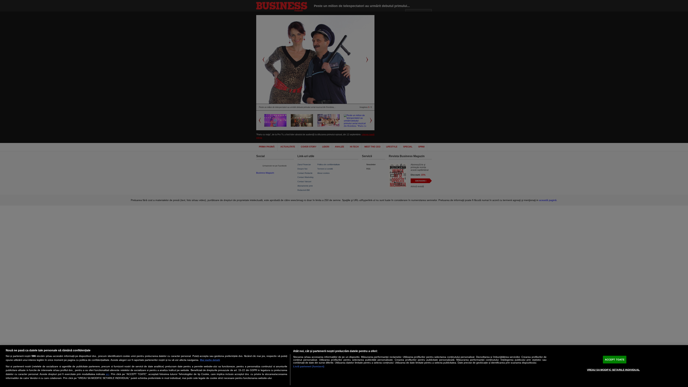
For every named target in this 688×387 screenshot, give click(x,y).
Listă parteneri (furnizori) (308, 366)
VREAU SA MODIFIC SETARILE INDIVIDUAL (613, 369)
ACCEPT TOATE (615, 359)
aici (107, 374)
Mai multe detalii (210, 360)
